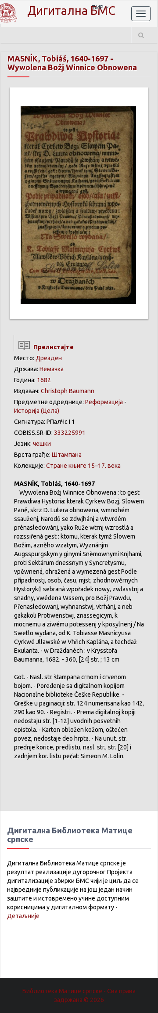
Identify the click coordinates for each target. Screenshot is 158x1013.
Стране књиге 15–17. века (83, 465)
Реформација (104, 401)
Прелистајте (52, 347)
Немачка (52, 369)
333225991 (70, 432)
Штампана (67, 454)
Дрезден (49, 358)
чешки (42, 443)
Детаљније (23, 915)
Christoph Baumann (67, 390)
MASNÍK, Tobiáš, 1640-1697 (57, 58)
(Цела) (50, 410)
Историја (27, 410)
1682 (44, 379)
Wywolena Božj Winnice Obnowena (72, 67)
